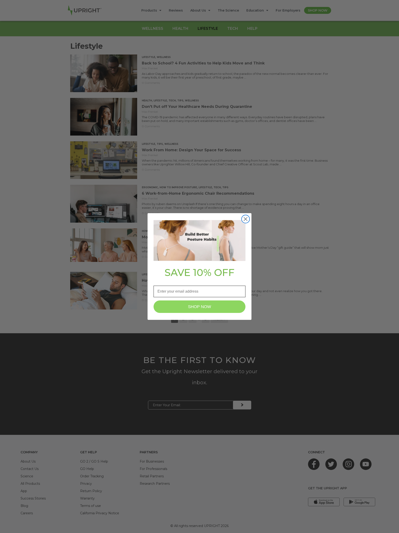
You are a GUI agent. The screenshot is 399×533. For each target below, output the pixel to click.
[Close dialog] (246, 219)
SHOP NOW (199, 306)
